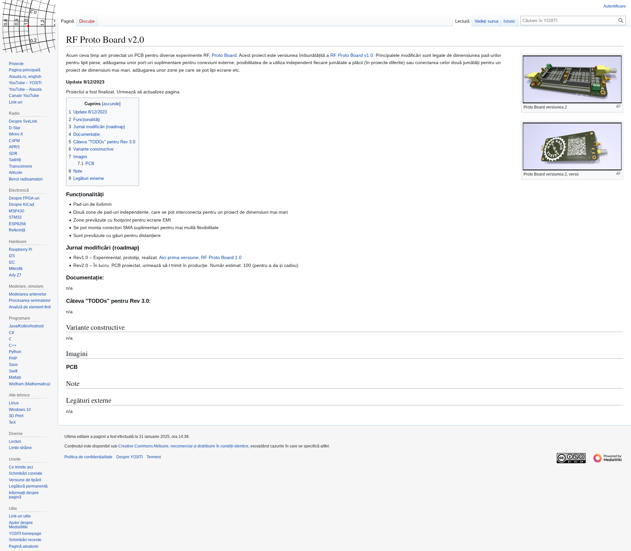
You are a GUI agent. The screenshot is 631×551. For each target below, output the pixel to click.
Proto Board (224, 55)
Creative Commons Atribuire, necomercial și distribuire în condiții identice (183, 446)
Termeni (154, 457)
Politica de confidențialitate (88, 457)
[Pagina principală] (29, 26)
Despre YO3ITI (129, 457)
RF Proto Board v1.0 (351, 55)
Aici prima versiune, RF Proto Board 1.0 (200, 257)
